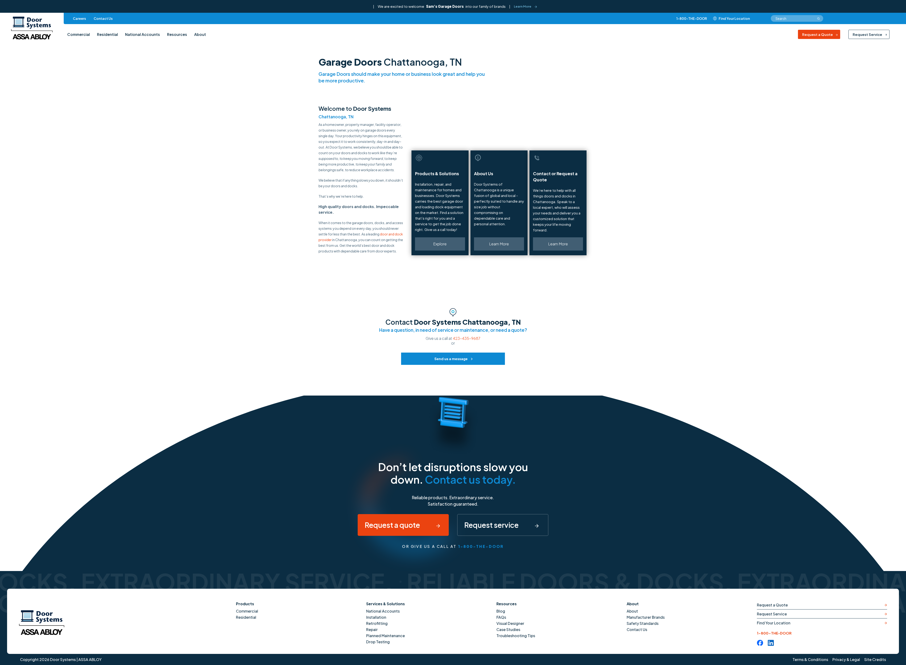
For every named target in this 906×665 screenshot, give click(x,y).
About (633, 603)
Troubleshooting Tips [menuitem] (515, 635)
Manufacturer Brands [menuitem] (646, 617)
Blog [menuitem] (500, 611)
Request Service (867, 34)
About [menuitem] (200, 34)
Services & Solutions (385, 603)
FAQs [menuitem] (501, 617)
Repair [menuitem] (372, 629)
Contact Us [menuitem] (103, 18)
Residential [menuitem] (107, 34)
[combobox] (797, 18)
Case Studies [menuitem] (508, 629)
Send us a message (451, 358)
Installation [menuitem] (376, 617)
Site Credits (875, 659)
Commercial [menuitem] (78, 34)
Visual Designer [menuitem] (510, 623)
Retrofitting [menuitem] (377, 623)
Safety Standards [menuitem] (643, 623)
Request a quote (393, 524)
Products (245, 603)
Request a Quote (817, 34)
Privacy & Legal (846, 659)
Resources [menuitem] (177, 34)
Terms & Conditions (810, 659)
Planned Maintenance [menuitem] (385, 635)
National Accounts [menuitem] (142, 34)
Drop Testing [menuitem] (378, 641)
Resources (506, 603)
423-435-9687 (466, 338)
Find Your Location (773, 622)
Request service (492, 524)
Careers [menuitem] (79, 18)
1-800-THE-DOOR (691, 18)
